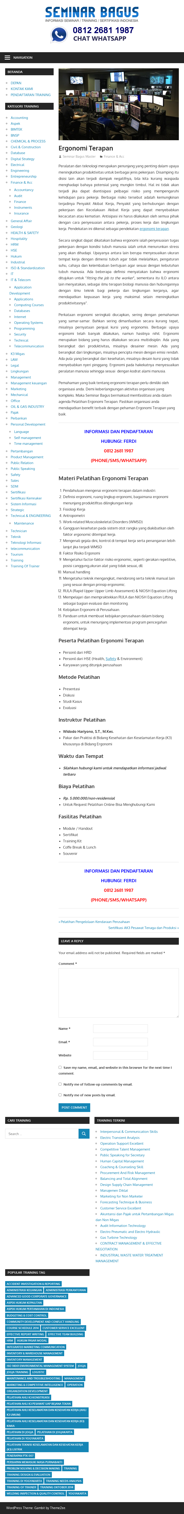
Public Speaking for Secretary (122, 1155)
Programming (24, 328)
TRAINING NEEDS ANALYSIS (63, 1481)
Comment (68, 963)
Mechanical (19, 395)
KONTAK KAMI (22, 89)
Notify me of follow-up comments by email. (98, 1084)
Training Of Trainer (25, 566)
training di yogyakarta (24, 1481)
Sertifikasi (18, 492)
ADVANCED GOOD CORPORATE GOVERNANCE (37, 1296)
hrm (10, 1340)
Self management (27, 438)
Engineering (20, 170)
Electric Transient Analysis (120, 1138)
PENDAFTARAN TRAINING (31, 95)
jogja (82, 1366)
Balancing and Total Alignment (123, 1178)
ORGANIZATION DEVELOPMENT (27, 1391)
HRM (14, 244)
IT (12, 274)
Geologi (17, 227)
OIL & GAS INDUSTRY (27, 406)
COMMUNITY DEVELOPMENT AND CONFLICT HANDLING (43, 1321)
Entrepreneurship (24, 176)
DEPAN (16, 83)
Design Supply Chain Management (126, 1185)
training (70, 1468)
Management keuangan (29, 383)
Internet (20, 317)
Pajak (15, 412)
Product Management (27, 457)
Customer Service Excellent (120, 1208)
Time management (28, 443)
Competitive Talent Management (125, 1149)
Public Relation (22, 463)
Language (21, 432)
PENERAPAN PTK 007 (20, 1455)
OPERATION (75, 1385)
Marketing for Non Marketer (121, 1196)
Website (65, 1055)
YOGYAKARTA (77, 1493)
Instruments (23, 207)
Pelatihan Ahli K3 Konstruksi (28, 1397)
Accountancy (23, 190)
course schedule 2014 (23, 1328)
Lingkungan (20, 371)
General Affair (21, 221)
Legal (15, 365)
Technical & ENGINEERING (31, 516)
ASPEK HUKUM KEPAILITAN (24, 1302)
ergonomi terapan (154, 228)
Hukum (16, 256)
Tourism (17, 554)
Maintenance (24, 523)
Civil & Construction (26, 147)
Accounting (19, 118)
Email (64, 1042)
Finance (20, 202)
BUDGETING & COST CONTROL (27, 1315)
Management (21, 377)
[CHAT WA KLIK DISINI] (92, 44)
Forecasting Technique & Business (126, 1202)
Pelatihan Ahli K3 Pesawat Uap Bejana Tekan (39, 1403)
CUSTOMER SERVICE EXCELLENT (64, 1328)
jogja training (17, 1372)
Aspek (15, 123)
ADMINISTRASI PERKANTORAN (66, 1290)
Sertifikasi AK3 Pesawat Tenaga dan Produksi (142, 928)
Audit (18, 196)
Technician (19, 531)
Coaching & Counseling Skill (121, 1167)
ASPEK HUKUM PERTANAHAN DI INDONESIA (35, 1309)
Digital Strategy (22, 159)
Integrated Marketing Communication (36, 1347)
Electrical (17, 165)
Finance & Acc (114, 156)
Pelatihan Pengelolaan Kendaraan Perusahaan (95, 922)
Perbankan (19, 418)
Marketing (18, 389)
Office (15, 401)
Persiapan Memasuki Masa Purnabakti (34, 1462)
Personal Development (28, 424)
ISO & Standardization (28, 268)
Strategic (17, 510)
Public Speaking (23, 469)
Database (18, 153)
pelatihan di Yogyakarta (25, 1438)
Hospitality (19, 239)
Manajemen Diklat (114, 1190)
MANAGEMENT (74, 1378)
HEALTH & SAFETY (25, 233)
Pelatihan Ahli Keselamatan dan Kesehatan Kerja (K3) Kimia (45, 1423)
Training (17, 560)
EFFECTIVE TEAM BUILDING (65, 1334)
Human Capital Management (122, 1161)
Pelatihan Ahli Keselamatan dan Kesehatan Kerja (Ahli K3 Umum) (46, 1412)
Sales (15, 480)
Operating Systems (28, 322)
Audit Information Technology (123, 1226)
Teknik (16, 537)
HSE (14, 250)
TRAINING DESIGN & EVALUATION (28, 1474)
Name (64, 1028)
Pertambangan (22, 451)
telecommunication (25, 548)
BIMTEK (16, 129)
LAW (14, 359)
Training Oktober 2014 (56, 1487)
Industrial (18, 262)
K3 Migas (18, 354)
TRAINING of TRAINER (21, 1487)
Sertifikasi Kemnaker (26, 498)
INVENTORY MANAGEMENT (24, 1359)
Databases (22, 311)
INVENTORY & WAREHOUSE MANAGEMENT (35, 1353)
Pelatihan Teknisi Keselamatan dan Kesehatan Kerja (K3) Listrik (45, 1447)
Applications (23, 299)
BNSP (15, 135)
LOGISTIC (38, 1372)
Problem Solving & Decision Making (33, 1468)
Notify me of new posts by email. (90, 1095)
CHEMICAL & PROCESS (28, 141)
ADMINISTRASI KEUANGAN (24, 1290)
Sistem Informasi (23, 504)
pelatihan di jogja (20, 1432)
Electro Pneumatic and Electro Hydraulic (130, 1232)
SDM (14, 486)
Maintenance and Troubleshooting (33, 1378)
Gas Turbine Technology (118, 1237)
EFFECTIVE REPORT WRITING (25, 1334)
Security (20, 334)
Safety (111, 658)
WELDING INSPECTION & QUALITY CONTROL (35, 1493)
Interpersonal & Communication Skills (129, 1131)
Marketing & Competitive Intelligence (35, 1385)
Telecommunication (29, 346)
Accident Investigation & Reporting (33, 1284)
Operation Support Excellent (121, 1143)
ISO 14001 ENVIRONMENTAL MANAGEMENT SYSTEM (40, 1366)
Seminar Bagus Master (79, 156)
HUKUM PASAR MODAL (32, 1340)
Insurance (21, 213)
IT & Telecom (21, 280)
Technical (21, 340)
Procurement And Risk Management (127, 1173)
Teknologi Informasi (26, 542)
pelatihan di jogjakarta (54, 1432)
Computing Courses (29, 305)
